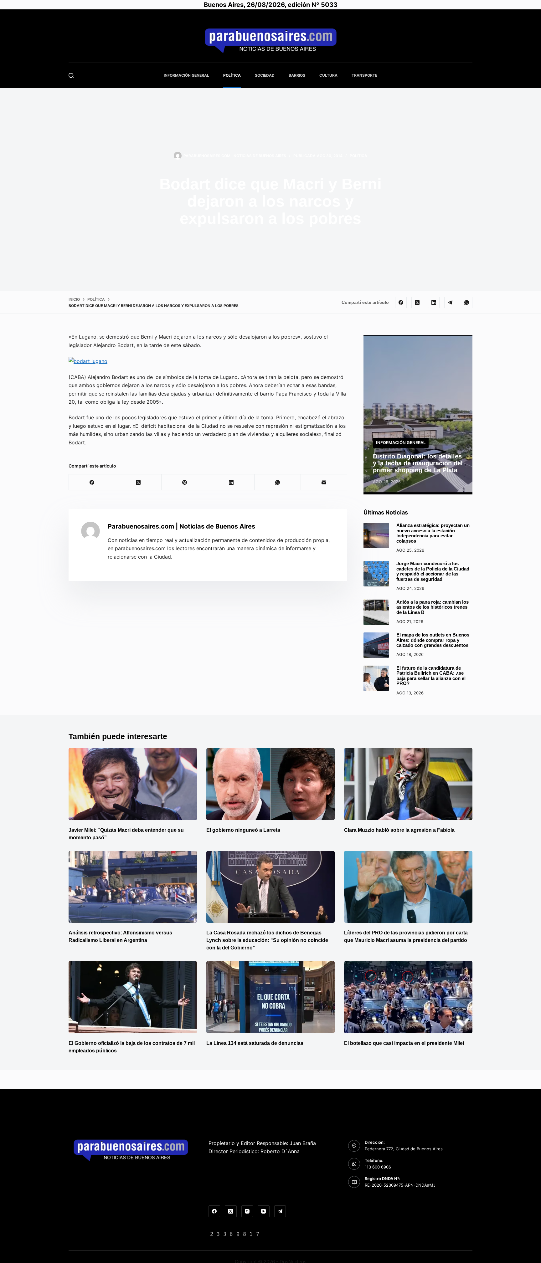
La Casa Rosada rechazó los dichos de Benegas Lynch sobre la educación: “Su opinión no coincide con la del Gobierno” (267, 940)
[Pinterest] (185, 482)
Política (232, 75)
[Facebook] (401, 303)
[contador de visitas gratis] (235, 1233)
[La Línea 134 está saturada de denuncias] (270, 997)
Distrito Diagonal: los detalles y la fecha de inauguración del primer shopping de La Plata (418, 463)
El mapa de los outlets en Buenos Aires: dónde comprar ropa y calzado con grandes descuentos (432, 640)
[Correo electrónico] (324, 482)
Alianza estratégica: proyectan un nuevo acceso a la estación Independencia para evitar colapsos (433, 533)
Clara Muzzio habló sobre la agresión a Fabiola (399, 830)
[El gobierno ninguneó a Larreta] (270, 784)
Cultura (328, 75)
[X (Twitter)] (417, 303)
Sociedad (265, 75)
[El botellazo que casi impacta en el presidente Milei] (408, 997)
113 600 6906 (378, 1166)
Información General (186, 75)
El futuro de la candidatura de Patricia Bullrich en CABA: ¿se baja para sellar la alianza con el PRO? (431, 675)
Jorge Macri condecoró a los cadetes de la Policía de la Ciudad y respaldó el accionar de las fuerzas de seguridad (432, 571)
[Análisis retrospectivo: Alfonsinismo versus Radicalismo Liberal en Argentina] (133, 887)
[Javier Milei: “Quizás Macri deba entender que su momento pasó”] (133, 784)
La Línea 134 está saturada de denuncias (255, 1043)
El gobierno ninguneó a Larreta (243, 830)
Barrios (297, 75)
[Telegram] (450, 303)
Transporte (364, 75)
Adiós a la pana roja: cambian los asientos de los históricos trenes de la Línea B (432, 607)
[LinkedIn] (434, 303)
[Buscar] (71, 75)
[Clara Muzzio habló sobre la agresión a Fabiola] (408, 784)
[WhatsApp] (467, 303)
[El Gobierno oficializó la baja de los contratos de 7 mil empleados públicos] (133, 997)
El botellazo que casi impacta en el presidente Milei (404, 1043)
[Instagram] (247, 1211)
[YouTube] (264, 1211)
